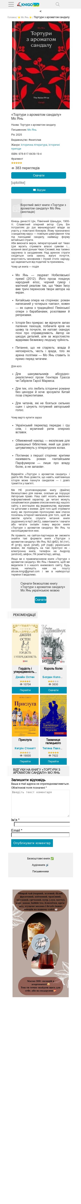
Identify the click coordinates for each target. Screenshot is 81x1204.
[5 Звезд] (21, 163)
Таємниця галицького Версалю (53, 741)
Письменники (40, 871)
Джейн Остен (25, 677)
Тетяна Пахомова (55, 748)
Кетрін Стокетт (25, 748)
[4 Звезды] (19, 163)
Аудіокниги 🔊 (40, 865)
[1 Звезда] (12, 163)
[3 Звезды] (17, 163)
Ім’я (15, 820)
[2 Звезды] (14, 163)
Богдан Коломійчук (56, 677)
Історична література (34, 144)
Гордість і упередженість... (25, 670)
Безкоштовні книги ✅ (40, 858)
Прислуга (25, 739)
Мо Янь (32, 129)
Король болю (53, 668)
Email (16, 830)
